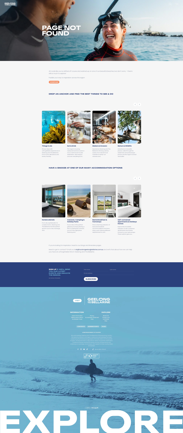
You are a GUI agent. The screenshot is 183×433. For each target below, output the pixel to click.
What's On (106, 316)
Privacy (92, 316)
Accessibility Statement (92, 317)
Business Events (93, 326)
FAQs (92, 319)
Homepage (54, 82)
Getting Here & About (77, 317)
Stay (106, 321)
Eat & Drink (106, 319)
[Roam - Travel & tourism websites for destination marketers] (95, 408)
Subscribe (91, 279)
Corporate (81, 326)
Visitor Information (77, 316)
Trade (104, 326)
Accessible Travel (77, 319)
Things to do (106, 317)
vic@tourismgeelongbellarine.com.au (89, 249)
